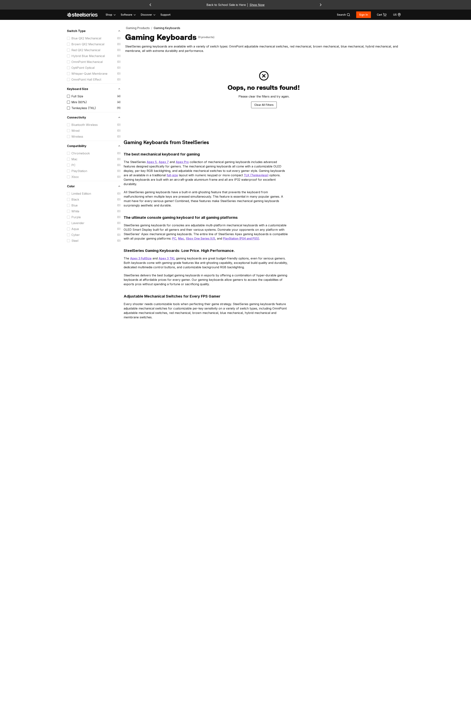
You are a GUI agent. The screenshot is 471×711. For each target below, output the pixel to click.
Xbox (75, 177)
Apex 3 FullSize (141, 258)
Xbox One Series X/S (200, 238)
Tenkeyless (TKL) (83, 108)
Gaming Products (138, 28)
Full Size (77, 96)
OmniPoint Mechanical (87, 62)
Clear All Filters (264, 104)
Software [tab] (126, 14)
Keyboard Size (77, 89)
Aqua (75, 229)
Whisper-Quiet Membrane (89, 73)
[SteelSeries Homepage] (84, 15)
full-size (172, 175)
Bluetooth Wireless (84, 125)
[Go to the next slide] (320, 5)
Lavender (77, 223)
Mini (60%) (79, 102)
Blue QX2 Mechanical (86, 38)
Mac (74, 159)
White (75, 211)
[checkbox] (68, 38)
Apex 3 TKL (167, 258)
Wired (75, 130)
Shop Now (257, 5)
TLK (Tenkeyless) (256, 175)
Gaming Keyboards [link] (167, 28)
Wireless (77, 136)
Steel (74, 241)
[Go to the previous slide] (150, 5)
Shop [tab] (109, 14)
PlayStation (79, 171)
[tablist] (130, 15)
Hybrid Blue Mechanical (88, 56)
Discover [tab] (146, 14)
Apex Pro (182, 162)
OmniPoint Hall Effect (86, 79)
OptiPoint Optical (83, 68)
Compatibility (76, 146)
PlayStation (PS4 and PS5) (241, 238)
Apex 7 (164, 162)
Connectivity (76, 117)
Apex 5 (152, 162)
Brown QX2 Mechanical (87, 44)
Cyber (75, 235)
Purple (76, 217)
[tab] (343, 15)
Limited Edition (81, 193)
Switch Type (76, 31)
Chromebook (80, 153)
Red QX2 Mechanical (85, 50)
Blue (74, 205)
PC (73, 165)
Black (75, 199)
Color (71, 186)
